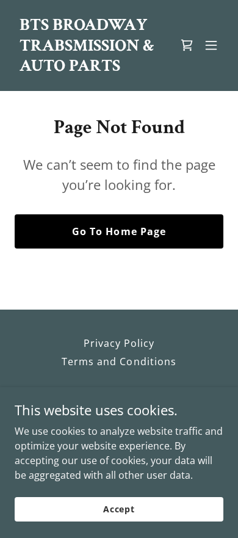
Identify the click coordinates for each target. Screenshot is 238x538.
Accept (119, 509)
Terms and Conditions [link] (119, 361)
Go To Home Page (118, 231)
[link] (88, 67)
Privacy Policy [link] (119, 343)
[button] (211, 45)
